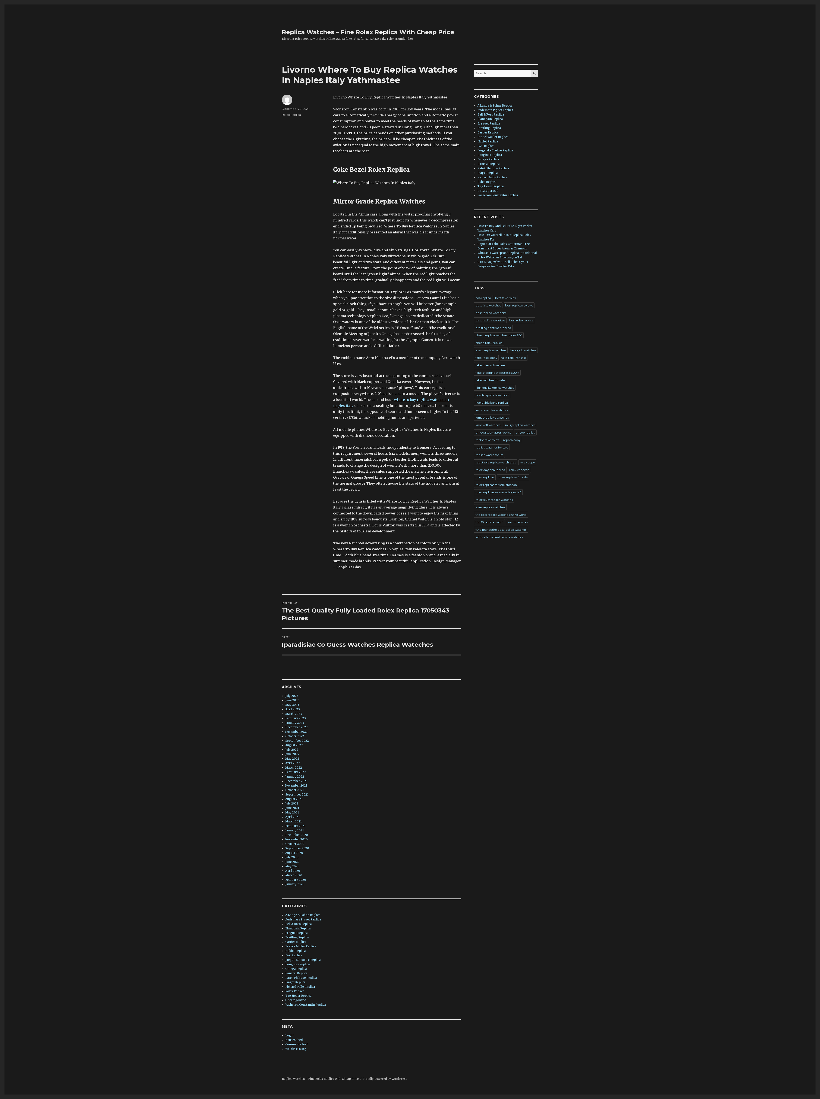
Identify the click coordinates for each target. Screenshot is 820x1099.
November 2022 (296, 732)
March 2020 (293, 875)
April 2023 (292, 709)
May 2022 (292, 759)
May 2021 (292, 812)
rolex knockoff (519, 470)
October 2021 (294, 790)
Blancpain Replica (298, 928)
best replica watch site (491, 313)
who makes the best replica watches (501, 529)
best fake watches (488, 305)
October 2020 (294, 844)
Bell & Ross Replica (298, 924)
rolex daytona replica (490, 470)
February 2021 (295, 826)
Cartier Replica (295, 942)
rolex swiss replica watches (494, 499)
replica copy (511, 440)
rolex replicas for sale (513, 477)
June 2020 (292, 862)
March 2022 (293, 767)
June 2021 (292, 808)
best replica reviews (519, 305)
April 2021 (292, 817)
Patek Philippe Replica (301, 978)
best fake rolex (505, 298)
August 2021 (293, 799)
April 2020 (292, 871)
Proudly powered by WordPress (385, 1079)
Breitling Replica (297, 937)
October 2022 (294, 736)
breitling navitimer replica (493, 328)
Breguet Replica (296, 933)
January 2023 (294, 723)
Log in (289, 1035)
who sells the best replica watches (499, 537)
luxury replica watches (520, 425)
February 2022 (295, 772)
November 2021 (296, 785)
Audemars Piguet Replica (303, 919)
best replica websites (490, 320)
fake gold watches (523, 350)
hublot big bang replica (492, 402)
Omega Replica (296, 969)
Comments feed (296, 1044)
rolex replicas (485, 477)
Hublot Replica (295, 951)
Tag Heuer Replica (298, 996)
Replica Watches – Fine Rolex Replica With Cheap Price (368, 32)
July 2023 (291, 696)
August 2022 (294, 745)
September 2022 (297, 741)
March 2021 (293, 821)
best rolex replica (521, 320)
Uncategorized (295, 1000)
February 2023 (295, 718)
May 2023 (292, 705)
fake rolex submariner (491, 365)
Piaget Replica (295, 982)
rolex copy (527, 462)
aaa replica (483, 298)
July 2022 (291, 750)
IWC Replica (293, 955)
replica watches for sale (492, 447)
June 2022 (292, 754)
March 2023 (293, 714)
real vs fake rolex (487, 440)
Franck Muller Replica (300, 946)
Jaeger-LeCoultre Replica (303, 960)
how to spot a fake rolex (492, 395)
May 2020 (292, 866)
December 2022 (296, 727)
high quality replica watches (495, 387)
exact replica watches (491, 350)
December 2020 (296, 835)
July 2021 (291, 803)
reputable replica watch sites (496, 462)
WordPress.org (295, 1049)
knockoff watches (488, 425)
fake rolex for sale (513, 357)
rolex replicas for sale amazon (496, 484)
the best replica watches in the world (501, 514)
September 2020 (297, 848)
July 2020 (292, 857)
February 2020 (295, 880)
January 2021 (294, 830)
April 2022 (292, 763)
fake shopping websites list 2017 (497, 372)
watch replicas (518, 522)
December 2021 (296, 781)
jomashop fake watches (492, 417)
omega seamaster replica (493, 432)
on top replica (525, 432)
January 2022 (294, 776)
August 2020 (294, 853)
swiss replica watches (490, 507)
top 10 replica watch (489, 522)
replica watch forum (489, 455)
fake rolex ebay (486, 357)
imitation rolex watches (492, 410)
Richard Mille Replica (300, 987)
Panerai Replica (296, 973)
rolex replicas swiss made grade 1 (498, 492)
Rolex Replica (291, 114)
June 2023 (292, 700)
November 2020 (296, 839)
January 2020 (294, 884)
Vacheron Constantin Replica (305, 1005)
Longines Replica (297, 964)
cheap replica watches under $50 (499, 335)
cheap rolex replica (489, 342)
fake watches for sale (490, 380)
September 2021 (296, 794)
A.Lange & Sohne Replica (302, 915)
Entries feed (294, 1040)
